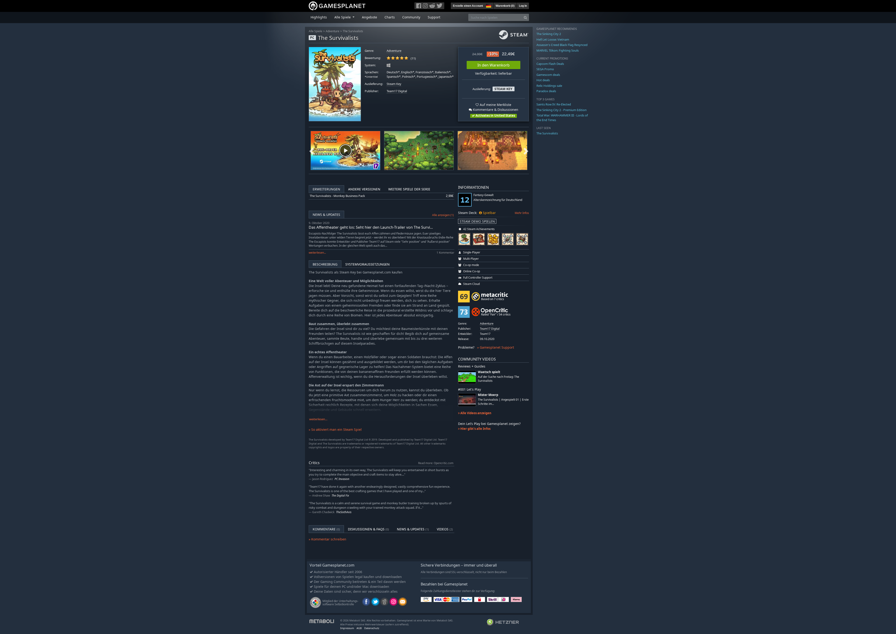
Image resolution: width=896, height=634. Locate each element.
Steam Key (394, 84)
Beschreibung (325, 264)
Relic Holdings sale (549, 86)
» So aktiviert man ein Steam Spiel (335, 429)
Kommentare (326, 529)
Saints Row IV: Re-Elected (553, 104)
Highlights (319, 17)
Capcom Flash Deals (550, 64)
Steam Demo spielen (477, 221)
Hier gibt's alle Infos (475, 429)
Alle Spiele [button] (343, 17)
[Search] (525, 17)
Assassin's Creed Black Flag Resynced (562, 45)
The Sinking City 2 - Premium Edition (561, 110)
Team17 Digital (397, 91)
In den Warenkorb (493, 65)
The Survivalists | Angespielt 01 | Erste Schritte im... (503, 401)
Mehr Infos (522, 213)
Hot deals (543, 80)
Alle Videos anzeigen (475, 413)
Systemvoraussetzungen (367, 264)
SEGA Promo (545, 69)
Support (434, 17)
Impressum (347, 628)
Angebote (369, 17)
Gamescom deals (548, 75)
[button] (488, 5)
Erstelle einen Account (468, 5)
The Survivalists (353, 31)
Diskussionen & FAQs (368, 529)
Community (411, 17)
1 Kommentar (445, 252)
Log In (523, 5)
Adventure (332, 31)
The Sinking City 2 (548, 34)
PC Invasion (342, 479)
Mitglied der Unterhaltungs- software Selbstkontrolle (340, 602)
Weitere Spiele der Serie (409, 189)
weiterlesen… (318, 419)
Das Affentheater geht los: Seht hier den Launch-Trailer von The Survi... (371, 227)
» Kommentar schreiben (327, 539)
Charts (390, 17)
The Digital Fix (340, 495)
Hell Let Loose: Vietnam (552, 39)
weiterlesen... (317, 252)
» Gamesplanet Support (495, 347)
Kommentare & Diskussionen (495, 109)
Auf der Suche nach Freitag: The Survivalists (498, 378)
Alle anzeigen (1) (443, 215)
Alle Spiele (315, 31)
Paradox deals (546, 91)
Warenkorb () (505, 5)
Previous (311, 150)
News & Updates (326, 214)
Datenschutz (371, 628)
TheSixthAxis (343, 512)
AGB (359, 628)
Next (525, 150)
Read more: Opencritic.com (435, 463)
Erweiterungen (326, 189)
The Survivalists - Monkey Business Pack (337, 196)
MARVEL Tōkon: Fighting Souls (557, 50)
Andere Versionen (364, 189)
